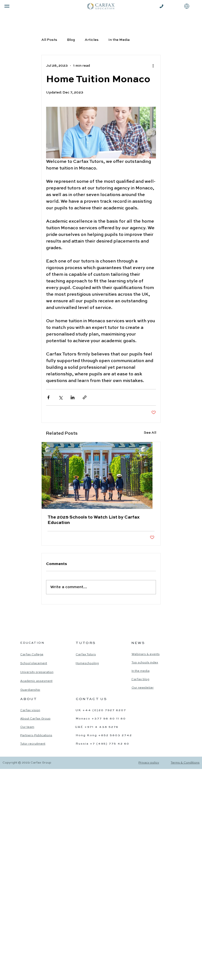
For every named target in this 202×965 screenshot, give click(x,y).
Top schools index (145, 662)
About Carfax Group (35, 718)
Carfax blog (140, 679)
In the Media (119, 40)
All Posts (49, 40)
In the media (141, 671)
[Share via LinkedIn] (72, 397)
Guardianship (30, 690)
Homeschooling (87, 663)
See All (150, 432)
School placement (33, 663)
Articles (92, 40)
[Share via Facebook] (48, 397)
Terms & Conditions (185, 762)
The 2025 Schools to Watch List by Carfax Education (94, 520)
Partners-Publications (36, 735)
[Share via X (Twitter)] (60, 397)
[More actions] (153, 66)
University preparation (36, 672)
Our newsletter (143, 687)
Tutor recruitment (32, 743)
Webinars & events (146, 654)
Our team (27, 727)
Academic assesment (36, 681)
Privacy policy (148, 762)
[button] (186, 6)
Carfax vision (30, 710)
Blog (71, 40)
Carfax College (31, 654)
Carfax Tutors (86, 654)
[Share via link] (84, 397)
